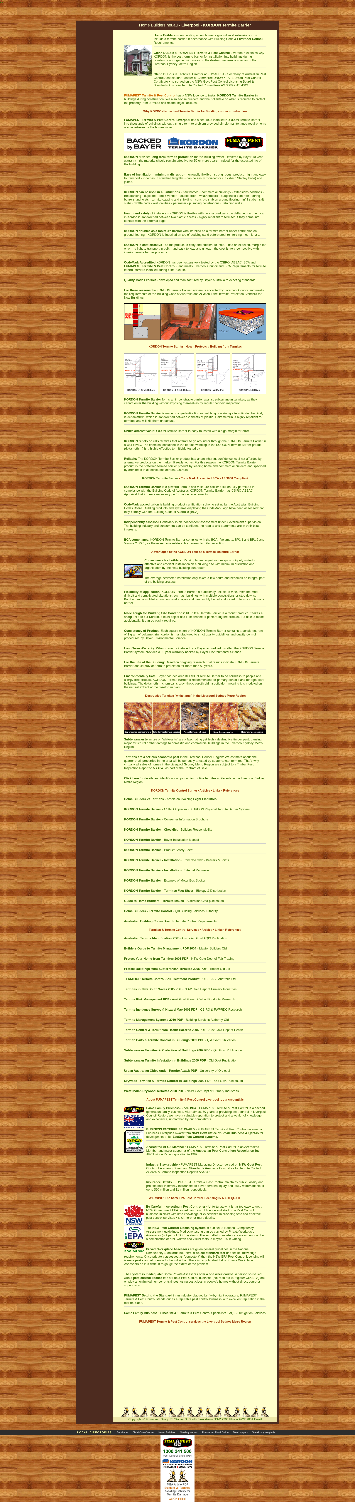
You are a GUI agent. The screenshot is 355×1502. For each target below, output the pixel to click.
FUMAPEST (186, 53)
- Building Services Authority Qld (176, 1020)
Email (258, 1419)
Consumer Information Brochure (166, 819)
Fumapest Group (157, 1419)
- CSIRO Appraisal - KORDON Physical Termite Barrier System (187, 809)
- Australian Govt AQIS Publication (175, 938)
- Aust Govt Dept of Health (183, 1030)
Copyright (135, 1419)
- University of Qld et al (177, 1070)
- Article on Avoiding (170, 799)
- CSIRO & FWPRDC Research (183, 1009)
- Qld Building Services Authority (171, 911)
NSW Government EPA (162, 1210)
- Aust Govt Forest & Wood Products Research (179, 999)
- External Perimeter (166, 870)
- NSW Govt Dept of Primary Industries (180, 989)
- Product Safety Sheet (158, 850)
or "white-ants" (151, 739)
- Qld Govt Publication (180, 1040)
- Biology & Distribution (175, 890)
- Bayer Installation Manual (161, 840)
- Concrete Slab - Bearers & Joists (176, 860)
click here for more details (196, 1217)
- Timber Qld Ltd (177, 969)
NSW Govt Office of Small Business (218, 1133)
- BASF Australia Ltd (180, 979)
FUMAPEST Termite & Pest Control (223, 1108)
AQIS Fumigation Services (247, 1313)
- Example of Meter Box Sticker (164, 880)
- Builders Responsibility (168, 829)
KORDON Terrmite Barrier (160, 478)
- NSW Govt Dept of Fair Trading (179, 958)
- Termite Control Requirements (170, 921)
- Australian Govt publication (174, 901)
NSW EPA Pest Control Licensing (236, 1256)
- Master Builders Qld (175, 948)
